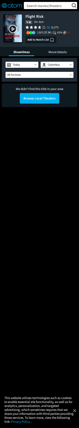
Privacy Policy (21, 421)
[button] (12, 29)
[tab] (22, 51)
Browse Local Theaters (39, 98)
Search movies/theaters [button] (44, 6)
